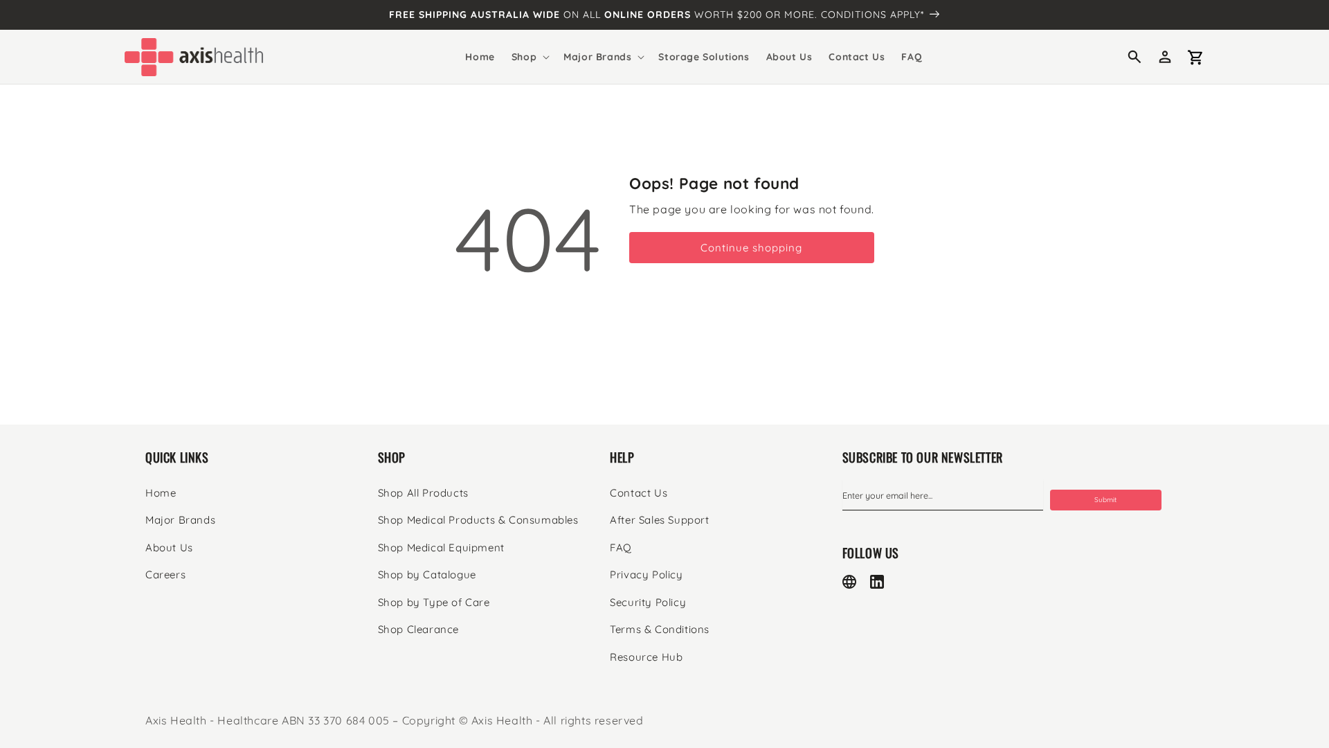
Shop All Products (423, 492)
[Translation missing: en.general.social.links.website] (849, 582)
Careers (165, 574)
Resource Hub (646, 657)
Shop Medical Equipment (441, 547)
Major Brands (180, 519)
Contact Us (638, 492)
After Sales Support (659, 519)
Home (160, 492)
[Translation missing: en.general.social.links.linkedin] (877, 582)
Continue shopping (751, 247)
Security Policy (648, 602)
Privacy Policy (646, 574)
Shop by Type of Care (434, 602)
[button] (529, 56)
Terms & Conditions (659, 629)
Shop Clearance (418, 629)
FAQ (621, 547)
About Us (169, 547)
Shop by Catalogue (427, 574)
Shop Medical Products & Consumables (478, 519)
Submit (1105, 499)
